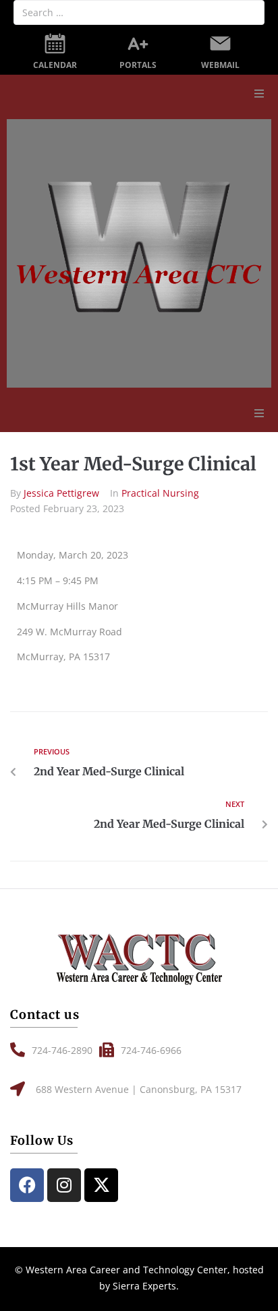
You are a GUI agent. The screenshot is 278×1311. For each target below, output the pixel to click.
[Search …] (139, 12)
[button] (259, 93)
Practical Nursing (160, 493)
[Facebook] (27, 1185)
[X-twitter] (101, 1185)
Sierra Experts (144, 1285)
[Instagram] (64, 1185)
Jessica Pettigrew (61, 493)
